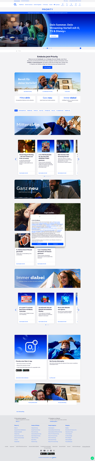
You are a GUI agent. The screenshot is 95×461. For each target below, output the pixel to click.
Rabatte (29, 110)
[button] (21, 4)
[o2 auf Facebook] (41, 450)
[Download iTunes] (19, 370)
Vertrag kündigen (47, 448)
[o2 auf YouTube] (44, 450)
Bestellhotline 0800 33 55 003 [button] (75, 0)
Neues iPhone (33, 439)
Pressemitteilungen (68, 441)
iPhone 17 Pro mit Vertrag (53, 433)
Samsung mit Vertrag (36, 433)
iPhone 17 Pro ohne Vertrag (53, 441)
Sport (41, 110)
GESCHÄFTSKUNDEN (25, 0)
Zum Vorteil (53, 37)
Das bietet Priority (28, 91)
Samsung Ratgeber (68, 439)
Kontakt (6, 446)
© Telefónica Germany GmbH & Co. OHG (45, 457)
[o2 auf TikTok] (51, 450)
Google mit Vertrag (35, 429)
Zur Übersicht (52, 377)
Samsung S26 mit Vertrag (54, 429)
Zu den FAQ (67, 91)
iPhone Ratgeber (68, 437)
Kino (53, 110)
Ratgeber (67, 427)
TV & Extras (45, 4)
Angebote (51, 427)
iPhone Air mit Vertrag (52, 439)
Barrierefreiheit (62, 446)
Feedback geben (53, 421)
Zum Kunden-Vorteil (23, 173)
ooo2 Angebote (59, 110)
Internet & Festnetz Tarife (19, 435)
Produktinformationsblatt (46, 446)
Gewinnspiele (22, 110)
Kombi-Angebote (37, 4)
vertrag (16, 433)
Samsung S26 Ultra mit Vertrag (55, 431)
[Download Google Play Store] (25, 370)
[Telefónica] (54, 457)
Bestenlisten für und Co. (71, 429)
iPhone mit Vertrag (34, 431)
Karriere (68, 446)
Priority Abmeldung (62, 402)
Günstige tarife (18, 431)
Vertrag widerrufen (86, 446)
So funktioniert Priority (47, 91)
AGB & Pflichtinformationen (21, 446)
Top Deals (57, 4)
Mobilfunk (21, 4)
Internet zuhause (28, 4)
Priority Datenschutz (33, 402)
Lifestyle (47, 110)
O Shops (66, 0)
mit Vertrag (34, 427)
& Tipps (69, 431)
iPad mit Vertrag (34, 441)
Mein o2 (17, 421)
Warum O (16, 427)
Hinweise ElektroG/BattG (34, 446)
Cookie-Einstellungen (76, 446)
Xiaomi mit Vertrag (35, 435)
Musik (36, 110)
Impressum (12, 446)
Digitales (67, 110)
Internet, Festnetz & (19, 437)
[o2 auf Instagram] (47, 450)
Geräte (50, 4)
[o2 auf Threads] (53, 450)
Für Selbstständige (68, 435)
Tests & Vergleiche (68, 433)
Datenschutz (55, 446)
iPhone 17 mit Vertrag (52, 437)
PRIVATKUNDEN (17, 0)
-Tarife (16, 441)
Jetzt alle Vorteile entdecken (22, 377)
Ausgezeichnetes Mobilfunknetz (20, 429)
